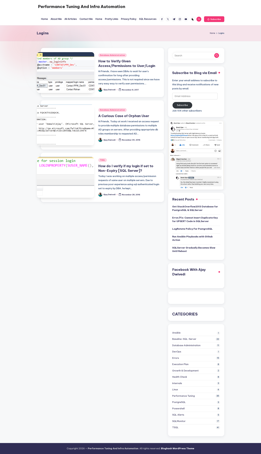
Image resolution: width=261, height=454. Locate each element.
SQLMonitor (179, 421)
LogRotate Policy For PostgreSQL (192, 228)
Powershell (178, 408)
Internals (177, 383)
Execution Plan (180, 364)
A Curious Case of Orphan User (123, 116)
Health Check (179, 376)
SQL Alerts (178, 414)
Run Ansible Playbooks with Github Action (192, 238)
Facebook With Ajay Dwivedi (189, 272)
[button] (214, 19)
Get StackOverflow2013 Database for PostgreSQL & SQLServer (195, 208)
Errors (175, 357)
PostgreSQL (179, 402)
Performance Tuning (183, 395)
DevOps (176, 351)
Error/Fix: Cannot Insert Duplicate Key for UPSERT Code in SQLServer (195, 219)
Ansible (176, 332)
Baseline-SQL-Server (184, 338)
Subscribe (182, 105)
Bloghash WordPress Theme (177, 448)
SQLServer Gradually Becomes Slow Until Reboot (193, 249)
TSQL (102, 160)
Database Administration (112, 55)
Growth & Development (185, 370)
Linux (175, 389)
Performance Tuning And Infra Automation (81, 6)
